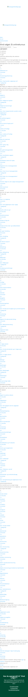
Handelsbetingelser (14, 690)
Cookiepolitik (14, 688)
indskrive (2, 661)
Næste (1, 668)
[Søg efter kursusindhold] (14, 47)
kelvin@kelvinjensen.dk (10, 682)
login (22, 659)
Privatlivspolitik (14, 686)
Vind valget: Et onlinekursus (12, 44)
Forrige (2, 665)
